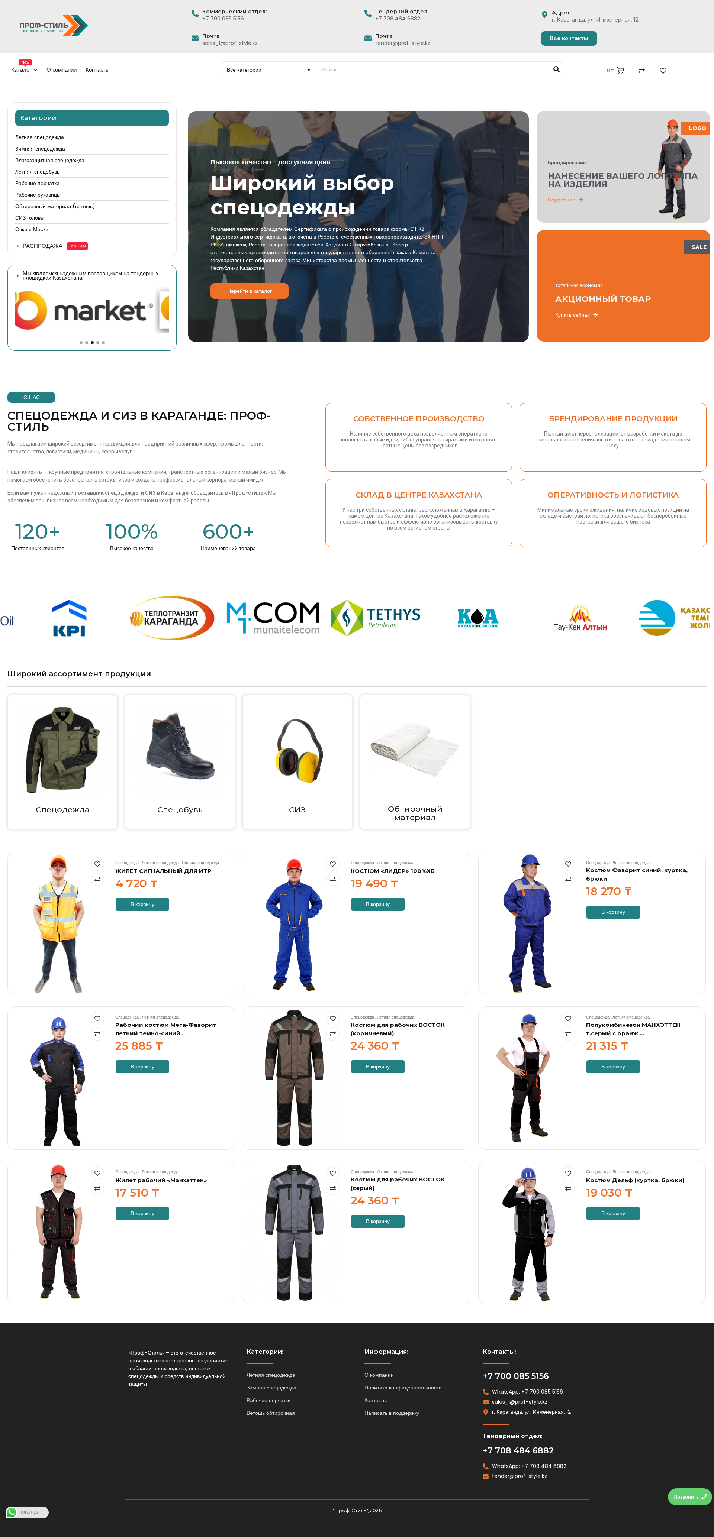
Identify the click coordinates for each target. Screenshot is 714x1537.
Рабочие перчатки (269, 1400)
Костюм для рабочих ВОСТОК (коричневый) (398, 1029)
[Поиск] (556, 69)
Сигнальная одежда (200, 862)
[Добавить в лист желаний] (97, 864)
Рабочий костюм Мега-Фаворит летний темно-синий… (165, 1029)
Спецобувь (180, 809)
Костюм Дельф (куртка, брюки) (635, 1180)
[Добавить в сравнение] (97, 879)
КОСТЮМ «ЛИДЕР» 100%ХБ (393, 870)
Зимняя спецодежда (271, 1387)
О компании (379, 1375)
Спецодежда (63, 809)
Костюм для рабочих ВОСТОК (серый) (398, 1183)
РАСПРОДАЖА (42, 246)
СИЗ (297, 809)
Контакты (375, 1400)
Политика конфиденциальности (403, 1387)
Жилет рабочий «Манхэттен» (161, 1180)
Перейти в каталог (249, 291)
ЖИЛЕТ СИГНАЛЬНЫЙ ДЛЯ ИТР (163, 870)
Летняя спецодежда (161, 862)
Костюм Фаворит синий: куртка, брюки (637, 874)
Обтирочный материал (415, 813)
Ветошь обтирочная (271, 1413)
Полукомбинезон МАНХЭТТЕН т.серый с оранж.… (633, 1029)
